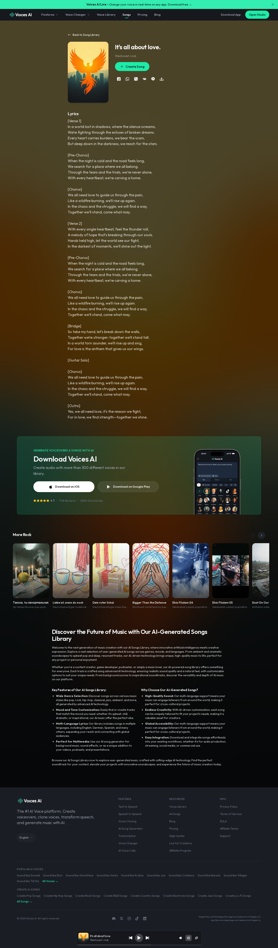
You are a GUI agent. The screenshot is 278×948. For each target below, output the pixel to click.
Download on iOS (67, 486)
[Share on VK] (144, 79)
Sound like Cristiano (181, 875)
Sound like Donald (28, 875)
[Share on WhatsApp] (127, 79)
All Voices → (50, 881)
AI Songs (175, 814)
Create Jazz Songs (210, 896)
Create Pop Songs (28, 896)
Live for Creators (180, 843)
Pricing (142, 14)
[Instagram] (129, 918)
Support (225, 836)
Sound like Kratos (132, 875)
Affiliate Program (180, 850)
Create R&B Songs (115, 896)
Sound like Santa (107, 875)
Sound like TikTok (28, 881)
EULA (223, 821)
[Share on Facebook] (119, 79)
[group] (139, 945)
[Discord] (113, 918)
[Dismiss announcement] (272, 4)
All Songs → (24, 901)
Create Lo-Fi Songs (238, 896)
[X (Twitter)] (121, 918)
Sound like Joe (156, 875)
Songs (127, 14)
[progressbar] (139, 945)
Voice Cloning (127, 821)
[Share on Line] (153, 79)
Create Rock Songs (88, 896)
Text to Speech (128, 806)
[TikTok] (137, 918)
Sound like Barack (209, 875)
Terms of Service (231, 814)
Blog (157, 14)
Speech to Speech (130, 814)
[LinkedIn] (144, 918)
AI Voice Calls (127, 850)
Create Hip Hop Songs (58, 896)
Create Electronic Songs (179, 896)
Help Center (177, 836)
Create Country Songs (145, 896)
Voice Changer (75, 14)
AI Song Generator (130, 828)
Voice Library (106, 14)
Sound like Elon (52, 875)
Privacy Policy (229, 806)
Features (47, 14)
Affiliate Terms (229, 828)
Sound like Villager (235, 875)
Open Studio (257, 14)
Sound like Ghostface (79, 875)
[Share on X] (136, 79)
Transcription (127, 836)
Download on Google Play (131, 486)
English (24, 837)
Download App (231, 14)
